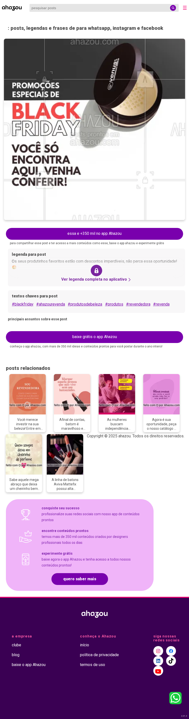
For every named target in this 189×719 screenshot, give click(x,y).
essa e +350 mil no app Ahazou (94, 233)
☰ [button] (185, 8)
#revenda (161, 304)
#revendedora (138, 304)
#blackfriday (22, 304)
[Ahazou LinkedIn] (158, 661)
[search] (173, 8)
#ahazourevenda (50, 304)
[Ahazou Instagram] (158, 651)
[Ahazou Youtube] (158, 671)
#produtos (114, 304)
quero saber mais (79, 579)
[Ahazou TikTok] (171, 661)
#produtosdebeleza (85, 304)
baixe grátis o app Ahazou (94, 336)
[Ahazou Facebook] (171, 651)
